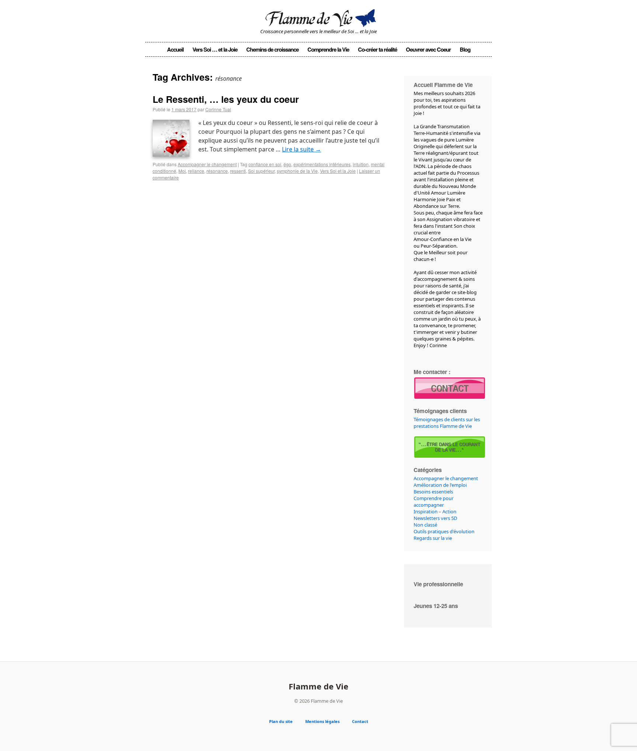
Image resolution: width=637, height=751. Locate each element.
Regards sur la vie (433, 538)
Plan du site (281, 721)
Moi (182, 171)
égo (287, 164)
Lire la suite (301, 149)
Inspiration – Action (435, 511)
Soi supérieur (261, 171)
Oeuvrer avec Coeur (428, 49)
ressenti (238, 171)
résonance (217, 171)
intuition (361, 164)
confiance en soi (264, 164)
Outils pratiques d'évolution (444, 531)
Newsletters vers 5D (435, 518)
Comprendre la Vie (328, 49)
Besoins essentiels (433, 491)
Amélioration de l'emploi (440, 485)
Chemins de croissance (272, 49)
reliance (196, 171)
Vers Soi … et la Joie (214, 49)
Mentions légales (322, 721)
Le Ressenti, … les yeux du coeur (226, 99)
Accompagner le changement (207, 164)
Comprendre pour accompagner (433, 501)
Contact (360, 721)
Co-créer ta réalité (377, 49)
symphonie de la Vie (297, 171)
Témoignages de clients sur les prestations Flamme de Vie (447, 422)
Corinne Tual (218, 109)
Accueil (175, 49)
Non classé (425, 524)
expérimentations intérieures (322, 164)
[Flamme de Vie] (318, 17)
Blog (465, 49)
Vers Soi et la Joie (338, 171)
